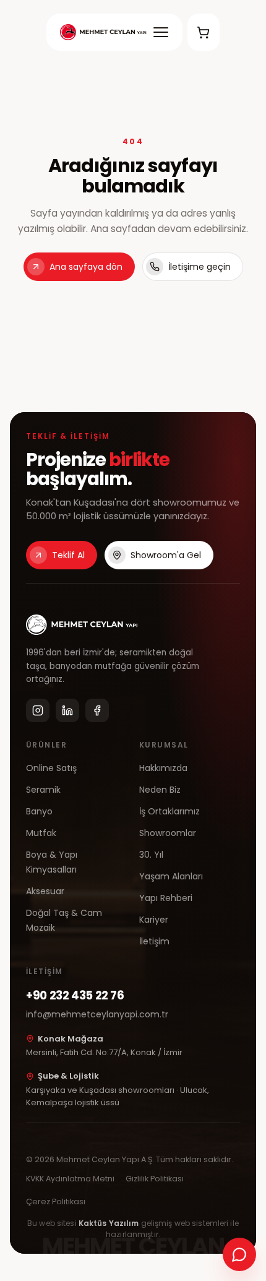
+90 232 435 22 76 (75, 995)
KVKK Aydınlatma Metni (70, 1178)
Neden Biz (160, 789)
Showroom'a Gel (166, 555)
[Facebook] (97, 710)
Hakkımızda (163, 768)
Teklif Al (68, 555)
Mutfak (41, 833)
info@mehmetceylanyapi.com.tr (97, 1014)
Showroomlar (167, 833)
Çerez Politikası (55, 1201)
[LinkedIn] (67, 710)
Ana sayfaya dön (85, 267)
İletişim (154, 941)
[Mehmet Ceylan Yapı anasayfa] (103, 32)
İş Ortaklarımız (169, 811)
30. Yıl (151, 854)
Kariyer (153, 919)
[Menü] (161, 32)
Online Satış (51, 768)
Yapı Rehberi (165, 898)
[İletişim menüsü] (239, 1254)
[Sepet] (203, 32)
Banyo (39, 811)
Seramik (43, 789)
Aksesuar (45, 891)
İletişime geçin (199, 267)
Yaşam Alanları (171, 876)
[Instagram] (37, 710)
